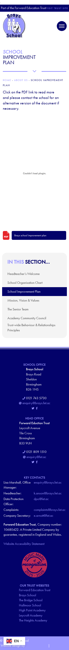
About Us (21, 80)
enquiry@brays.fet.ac (36, 403)
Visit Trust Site (57, 8)
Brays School (27, 595)
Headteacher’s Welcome (23, 274)
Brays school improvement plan (30, 235)
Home (7, 80)
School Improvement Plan (24, 291)
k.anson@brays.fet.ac (48, 493)
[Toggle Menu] (62, 26)
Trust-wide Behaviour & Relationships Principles (31, 327)
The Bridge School (30, 600)
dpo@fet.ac (41, 499)
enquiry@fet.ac (36, 457)
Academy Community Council (26, 318)
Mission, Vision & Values (23, 300)
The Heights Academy (33, 620)
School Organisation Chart (24, 282)
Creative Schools (36, 645)
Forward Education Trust (34, 590)
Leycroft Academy (30, 615)
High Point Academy (32, 610)
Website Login (60, 645)
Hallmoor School (30, 605)
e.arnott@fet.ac (43, 515)
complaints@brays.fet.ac (49, 509)
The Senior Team (17, 309)
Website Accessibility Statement (24, 544)
